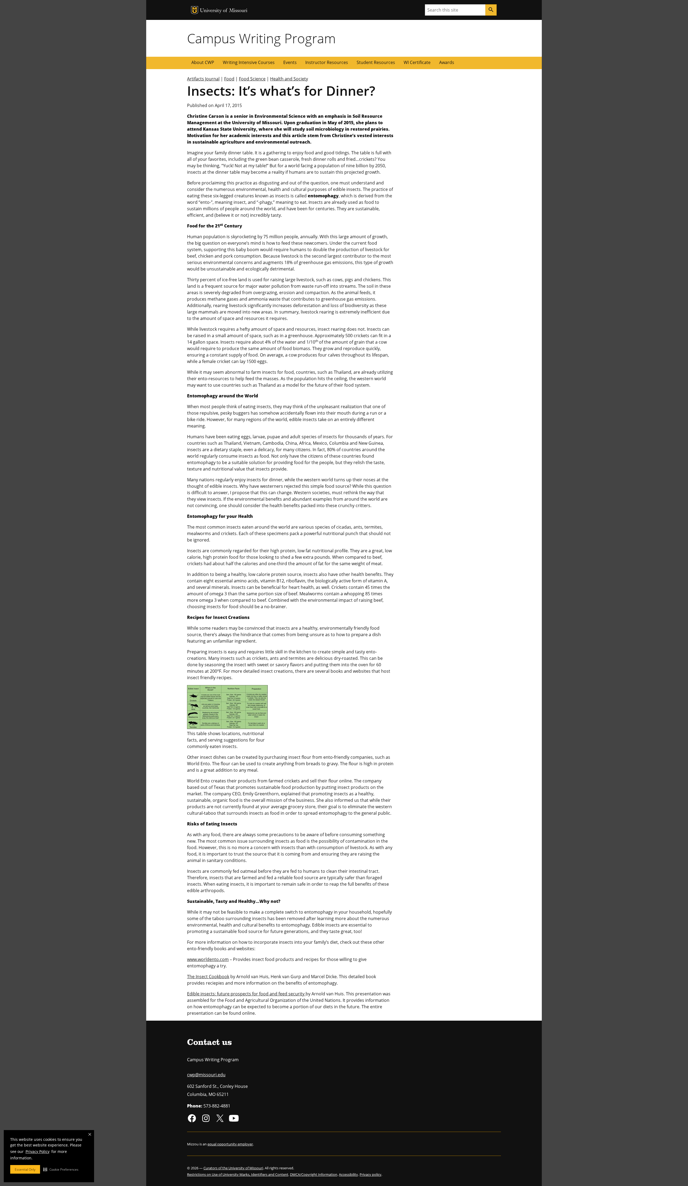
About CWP (202, 62)
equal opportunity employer (230, 1144)
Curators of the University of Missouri (233, 1168)
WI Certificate (417, 62)
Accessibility (348, 1174)
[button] (61, 1169)
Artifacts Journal (203, 79)
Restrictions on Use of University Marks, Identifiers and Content (237, 1174)
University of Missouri (224, 11)
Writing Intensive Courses (249, 62)
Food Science (252, 79)
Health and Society (289, 79)
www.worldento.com (208, 959)
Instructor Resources (326, 62)
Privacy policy (370, 1174)
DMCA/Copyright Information (313, 1174)
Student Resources (376, 62)
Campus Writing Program (261, 38)
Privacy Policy (37, 1151)
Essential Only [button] (25, 1169)
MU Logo (194, 10)
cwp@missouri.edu (206, 1075)
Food (229, 79)
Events (290, 62)
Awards (446, 62)
